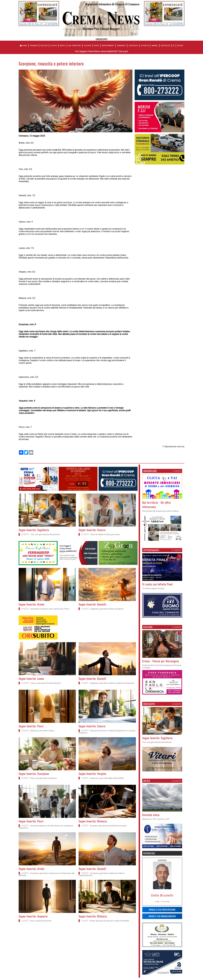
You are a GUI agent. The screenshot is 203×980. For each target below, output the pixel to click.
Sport (96, 46)
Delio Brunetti (162, 895)
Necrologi (165, 46)
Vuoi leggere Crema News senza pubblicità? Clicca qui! (101, 51)
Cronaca (34, 46)
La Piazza (145, 46)
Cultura (87, 46)
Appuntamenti (108, 46)
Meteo (62, 46)
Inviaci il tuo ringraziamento (162, 916)
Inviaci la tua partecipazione (162, 909)
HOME (24, 46)
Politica (44, 46)
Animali (155, 46)
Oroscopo (133, 46)
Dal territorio (74, 46)
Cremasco (121, 46)
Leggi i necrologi (162, 901)
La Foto (53, 46)
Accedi (180, 46)
